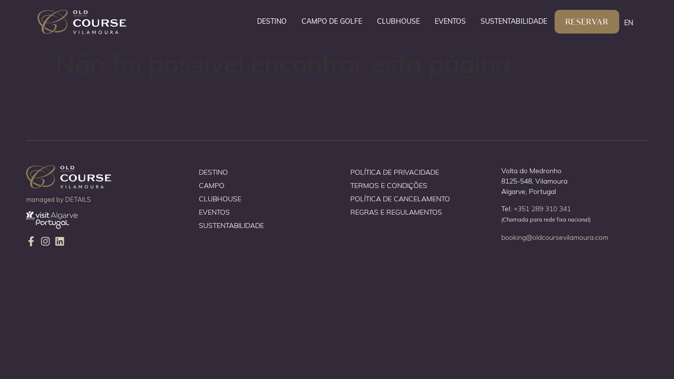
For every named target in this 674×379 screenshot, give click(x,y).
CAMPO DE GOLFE (331, 21)
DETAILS (78, 199)
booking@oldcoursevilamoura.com (554, 237)
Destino (272, 21)
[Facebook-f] (31, 241)
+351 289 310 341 (542, 208)
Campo (212, 185)
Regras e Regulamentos (396, 212)
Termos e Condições (388, 185)
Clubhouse (398, 21)
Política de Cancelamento (400, 198)
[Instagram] (45, 241)
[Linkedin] (60, 241)
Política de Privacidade (394, 172)
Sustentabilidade (514, 21)
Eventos (450, 21)
